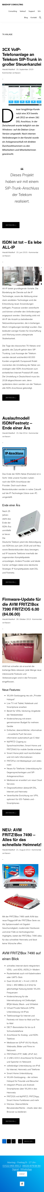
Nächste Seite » (29, 1140)
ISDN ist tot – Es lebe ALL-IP (22, 244)
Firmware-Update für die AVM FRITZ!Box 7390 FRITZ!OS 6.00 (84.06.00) (21, 606)
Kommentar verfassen (11, 73)
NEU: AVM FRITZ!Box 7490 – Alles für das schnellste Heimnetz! (22, 837)
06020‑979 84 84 (31, 1165)
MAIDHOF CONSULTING (12, 4)
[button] (40, 17)
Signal (15, 1169)
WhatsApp (26, 1169)
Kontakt (22, 1174)
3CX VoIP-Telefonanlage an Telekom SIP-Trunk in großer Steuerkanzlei (22, 56)
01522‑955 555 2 (12, 1165)
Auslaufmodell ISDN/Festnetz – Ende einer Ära (17, 423)
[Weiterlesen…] (13, 226)
